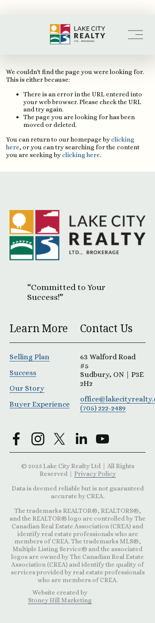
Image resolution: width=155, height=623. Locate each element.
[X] (59, 439)
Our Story (26, 388)
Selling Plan (29, 356)
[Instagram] (38, 439)
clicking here (81, 154)
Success (22, 372)
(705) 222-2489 (103, 408)
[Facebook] (16, 439)
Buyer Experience (39, 404)
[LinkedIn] (81, 439)
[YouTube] (102, 439)
